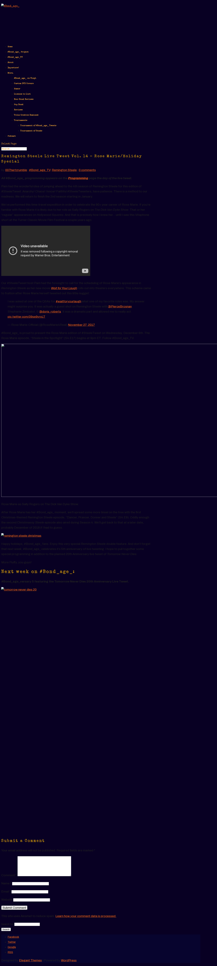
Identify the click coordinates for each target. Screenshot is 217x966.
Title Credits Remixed (26, 115)
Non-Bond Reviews (24, 99)
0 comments (87, 170)
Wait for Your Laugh (64, 288)
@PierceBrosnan (120, 306)
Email (6, 891)
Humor (17, 89)
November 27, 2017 (81, 324)
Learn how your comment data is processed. (85, 916)
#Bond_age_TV (15, 57)
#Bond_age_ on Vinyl (25, 78)
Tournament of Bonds (31, 131)
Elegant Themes (30, 960)
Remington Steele (64, 170)
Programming (78, 178)
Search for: (7, 924)
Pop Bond (18, 105)
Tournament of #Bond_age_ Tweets (38, 126)
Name (6, 883)
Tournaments (20, 120)
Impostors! (13, 68)
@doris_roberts (50, 311)
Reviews (18, 110)
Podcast (12, 136)
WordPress (69, 960)
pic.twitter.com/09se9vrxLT (26, 316)
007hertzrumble (16, 170)
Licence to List (22, 94)
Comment (9, 875)
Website (7, 899)
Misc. (10, 73)
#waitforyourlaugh (68, 301)
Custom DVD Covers (24, 84)
